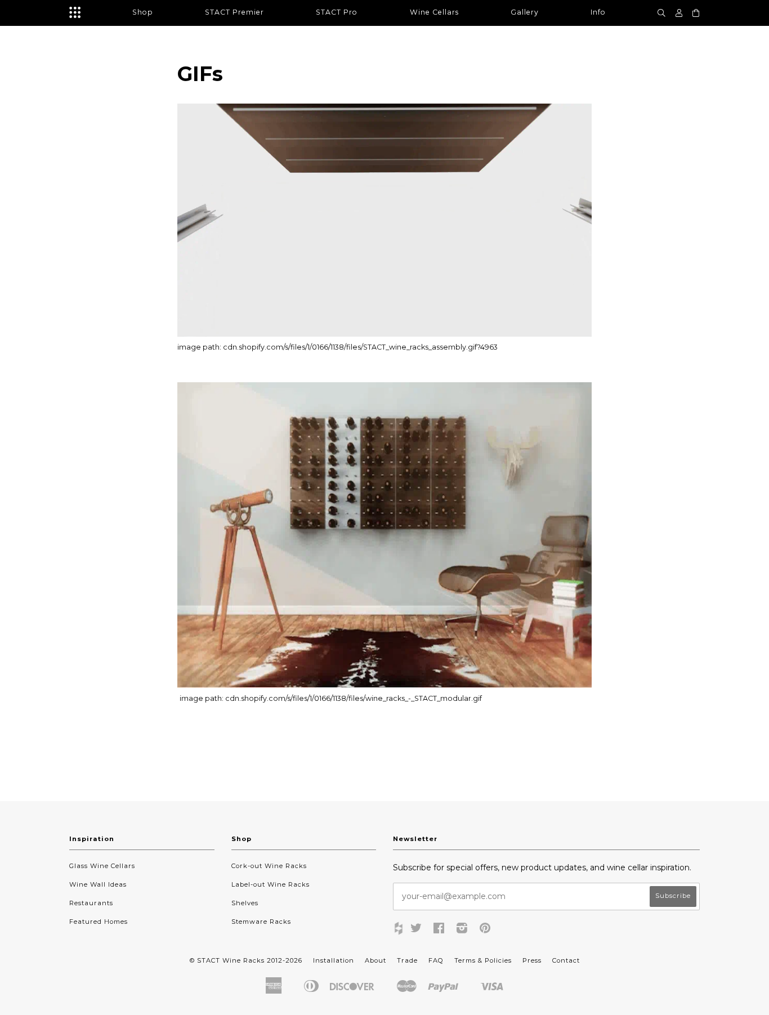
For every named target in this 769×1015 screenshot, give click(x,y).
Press (532, 960)
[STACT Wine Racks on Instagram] (462, 930)
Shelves (244, 903)
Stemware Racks (261, 921)
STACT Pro (336, 12)
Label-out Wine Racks (270, 884)
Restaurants (91, 903)
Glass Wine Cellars (102, 866)
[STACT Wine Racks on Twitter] (416, 930)
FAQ (436, 960)
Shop (142, 12)
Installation (333, 960)
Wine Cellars (434, 12)
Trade (407, 960)
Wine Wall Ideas (98, 884)
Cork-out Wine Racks (269, 866)
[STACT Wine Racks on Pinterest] (485, 930)
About (375, 960)
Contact (566, 960)
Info (598, 12)
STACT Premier (234, 12)
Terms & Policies (483, 960)
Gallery (525, 12)
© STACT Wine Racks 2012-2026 (246, 960)
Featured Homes (98, 921)
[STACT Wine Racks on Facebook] (439, 930)
